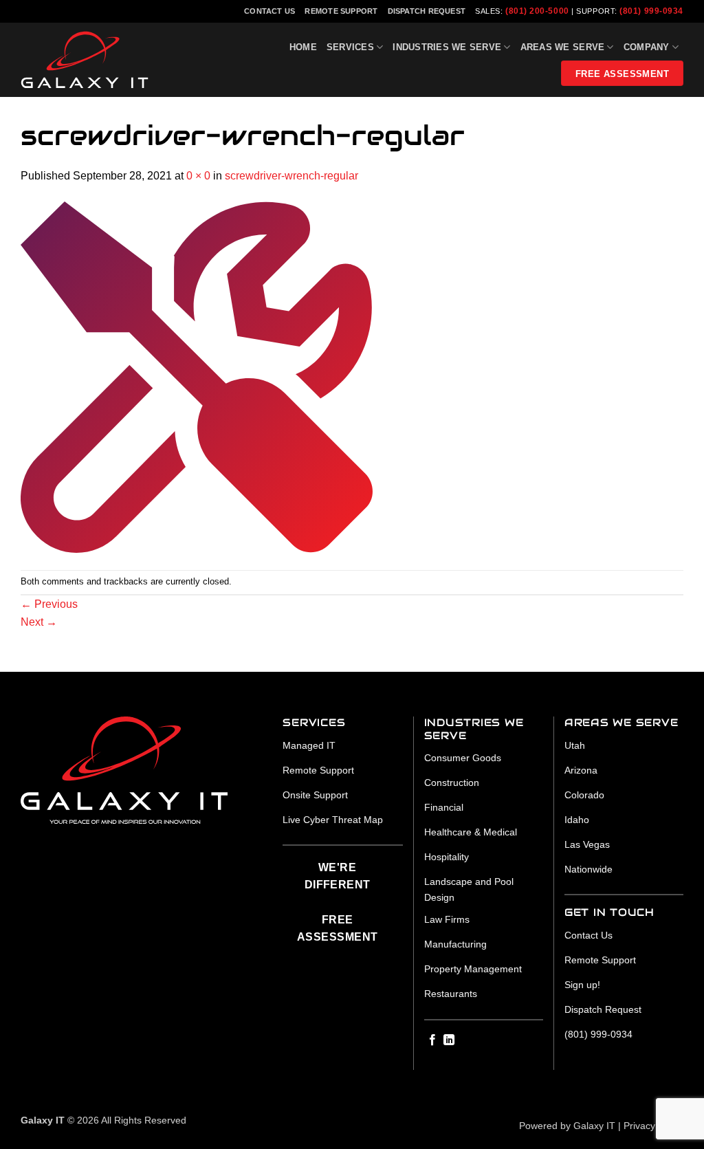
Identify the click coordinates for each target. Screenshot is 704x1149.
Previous (49, 604)
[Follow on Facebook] (432, 1040)
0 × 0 (198, 176)
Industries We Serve (447, 47)
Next (39, 622)
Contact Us (269, 11)
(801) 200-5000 (537, 11)
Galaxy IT (594, 1125)
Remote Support (341, 11)
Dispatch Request (427, 11)
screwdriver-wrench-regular (291, 176)
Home (303, 47)
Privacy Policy (653, 1125)
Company (647, 47)
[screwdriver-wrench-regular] (197, 376)
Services (350, 47)
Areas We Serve (562, 47)
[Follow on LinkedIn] (448, 1040)
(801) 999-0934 (651, 11)
